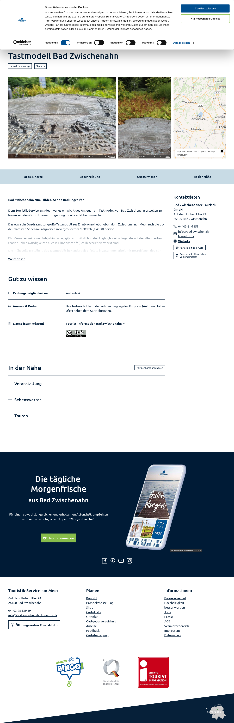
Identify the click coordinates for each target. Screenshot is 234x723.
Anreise (91, 626)
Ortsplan (92, 616)
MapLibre (181, 151)
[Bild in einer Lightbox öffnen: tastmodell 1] (144, 117)
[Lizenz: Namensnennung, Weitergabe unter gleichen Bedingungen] (76, 336)
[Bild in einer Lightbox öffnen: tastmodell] (62, 117)
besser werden (174, 607)
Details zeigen (181, 42)
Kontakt (91, 598)
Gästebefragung (97, 635)
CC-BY (112, 157)
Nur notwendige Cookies (205, 18)
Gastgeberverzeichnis (101, 621)
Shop (89, 607)
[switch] (99, 42)
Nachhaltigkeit (174, 602)
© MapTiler (192, 151)
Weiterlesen (16, 259)
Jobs (167, 612)
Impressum (172, 630)
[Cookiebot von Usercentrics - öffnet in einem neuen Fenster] (22, 42)
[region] (200, 117)
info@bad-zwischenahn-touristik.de (32, 615)
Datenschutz (172, 635)
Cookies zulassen (205, 8)
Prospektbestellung (100, 602)
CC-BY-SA (198, 550)
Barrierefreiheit (175, 598)
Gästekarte (93, 612)
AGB (167, 621)
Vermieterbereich (176, 626)
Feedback (93, 630)
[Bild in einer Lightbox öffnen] (163, 507)
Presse (169, 616)
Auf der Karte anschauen (150, 367)
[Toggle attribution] (222, 151)
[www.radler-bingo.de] (70, 672)
